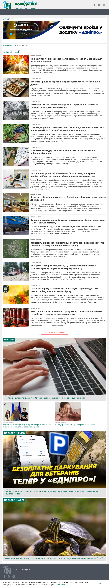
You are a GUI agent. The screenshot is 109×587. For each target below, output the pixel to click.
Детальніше (60, 585)
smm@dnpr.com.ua (26, 569)
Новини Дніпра (9, 45)
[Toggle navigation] (4, 12)
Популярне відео (14, 433)
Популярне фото (14, 500)
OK (100, 583)
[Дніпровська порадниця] (8, 570)
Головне (9, 339)
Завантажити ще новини (54, 332)
